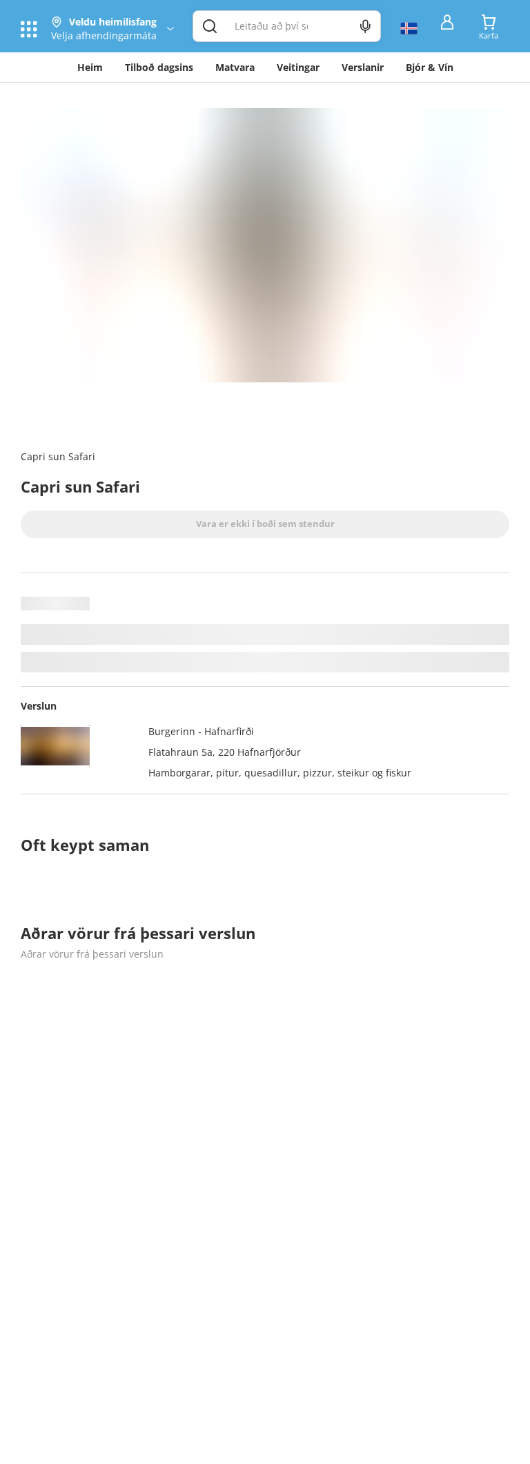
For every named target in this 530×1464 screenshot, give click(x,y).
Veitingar (298, 67)
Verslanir (363, 67)
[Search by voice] (365, 26)
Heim (90, 67)
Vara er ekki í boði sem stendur (265, 523)
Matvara (235, 67)
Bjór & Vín (429, 67)
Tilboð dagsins (159, 67)
